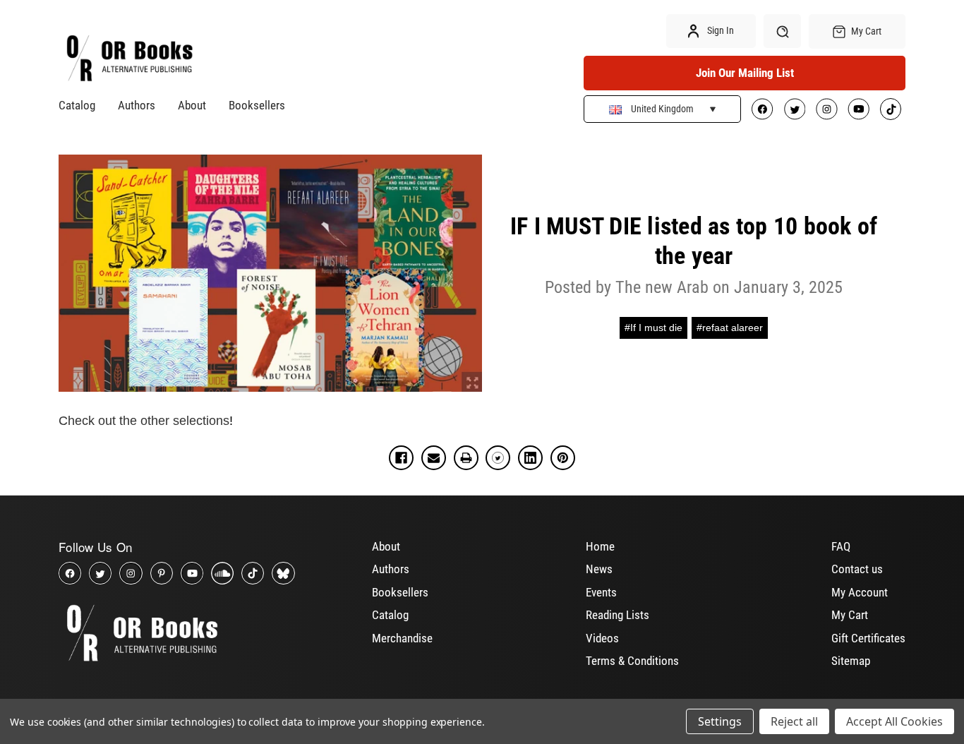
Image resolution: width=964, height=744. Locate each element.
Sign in (719, 30)
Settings (720, 721)
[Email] (433, 457)
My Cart (849, 615)
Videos (602, 638)
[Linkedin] (530, 457)
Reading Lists (617, 615)
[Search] (782, 31)
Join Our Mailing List (745, 73)
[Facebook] (401, 457)
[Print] (466, 457)
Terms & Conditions (632, 661)
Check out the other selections (144, 421)
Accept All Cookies (894, 721)
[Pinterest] (562, 457)
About (192, 105)
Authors (136, 105)
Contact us (857, 569)
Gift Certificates (868, 638)
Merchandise (402, 638)
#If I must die (653, 327)
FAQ (840, 546)
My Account (859, 592)
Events (601, 592)
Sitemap (850, 661)
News (599, 569)
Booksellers (257, 105)
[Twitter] (498, 457)
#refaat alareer (730, 327)
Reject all (794, 721)
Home (600, 546)
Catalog (77, 105)
